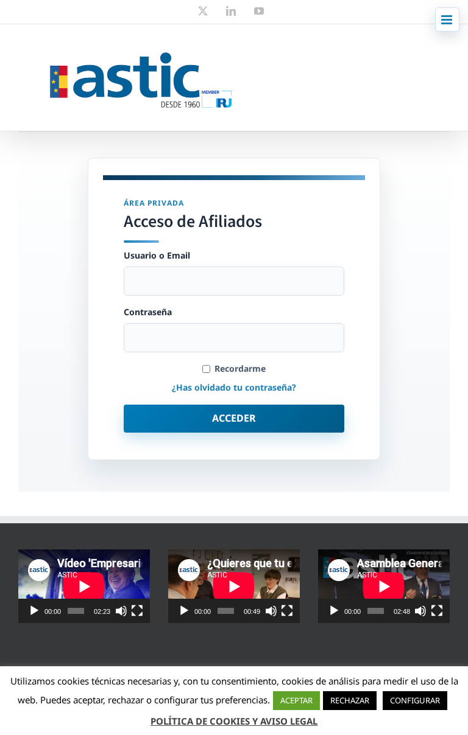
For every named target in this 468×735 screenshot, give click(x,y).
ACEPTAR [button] (296, 700)
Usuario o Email (157, 255)
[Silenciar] (121, 611)
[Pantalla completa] (137, 611)
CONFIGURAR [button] (415, 700)
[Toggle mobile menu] (447, 19)
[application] (84, 586)
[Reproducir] (34, 611)
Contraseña (148, 312)
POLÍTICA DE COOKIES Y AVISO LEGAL (234, 721)
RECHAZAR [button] (349, 700)
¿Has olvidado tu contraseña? (234, 387)
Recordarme (240, 368)
